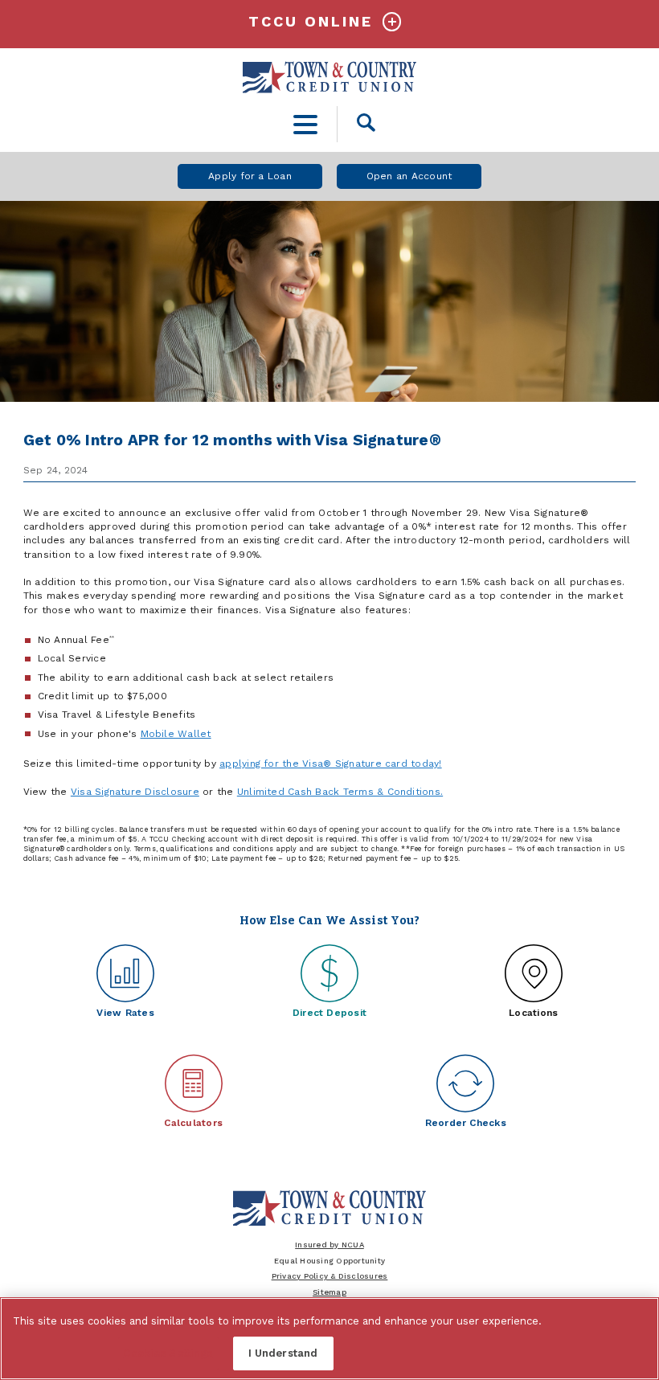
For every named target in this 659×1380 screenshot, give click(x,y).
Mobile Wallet (176, 733)
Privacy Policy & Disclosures (330, 1275)
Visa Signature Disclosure (135, 791)
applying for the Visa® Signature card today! (330, 763)
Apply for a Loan (250, 176)
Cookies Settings (167, 1353)
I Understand (283, 1353)
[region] (329, 1338)
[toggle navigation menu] (306, 124)
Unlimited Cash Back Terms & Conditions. (340, 791)
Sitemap (329, 1292)
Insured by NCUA (329, 1244)
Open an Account (409, 176)
